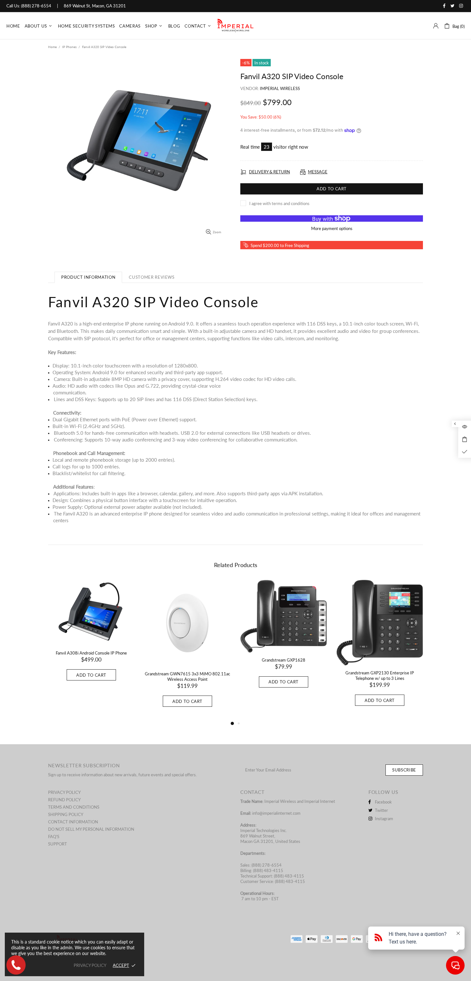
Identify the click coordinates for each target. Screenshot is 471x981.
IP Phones (69, 47)
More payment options (331, 228)
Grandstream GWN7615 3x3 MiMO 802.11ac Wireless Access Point (187, 676)
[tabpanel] (91, 636)
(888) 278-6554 (36, 5)
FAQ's (53, 836)
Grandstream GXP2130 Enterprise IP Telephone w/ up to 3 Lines (379, 675)
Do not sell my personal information (91, 829)
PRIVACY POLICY (90, 965)
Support (57, 843)
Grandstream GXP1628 (283, 660)
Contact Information (73, 821)
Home (52, 47)
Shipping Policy (65, 814)
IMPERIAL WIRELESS (235, 26)
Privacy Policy (64, 792)
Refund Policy (64, 799)
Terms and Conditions (73, 807)
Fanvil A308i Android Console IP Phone (91, 652)
